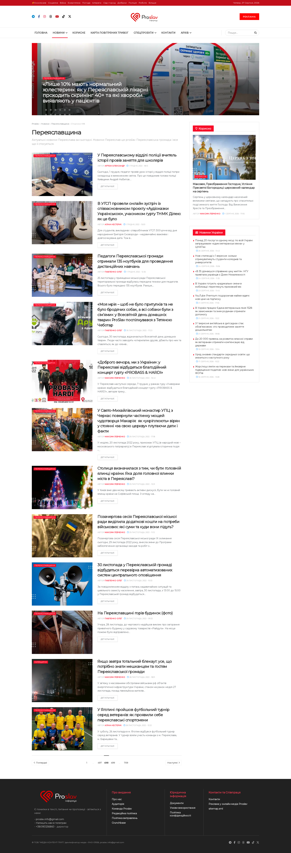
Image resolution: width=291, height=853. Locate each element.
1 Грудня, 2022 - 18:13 (138, 166)
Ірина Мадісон (58, 107)
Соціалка (53, 3)
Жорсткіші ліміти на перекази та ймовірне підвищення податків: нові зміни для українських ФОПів (224, 370)
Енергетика (74, 3)
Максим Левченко (115, 378)
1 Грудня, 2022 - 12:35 (136, 272)
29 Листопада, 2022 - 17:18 (142, 436)
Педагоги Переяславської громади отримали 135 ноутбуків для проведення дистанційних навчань (135, 261)
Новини (59, 32)
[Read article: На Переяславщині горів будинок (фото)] (62, 632)
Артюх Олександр (115, 166)
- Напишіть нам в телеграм (50, 822)
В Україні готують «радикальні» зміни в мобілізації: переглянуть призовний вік (218, 285)
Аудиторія (118, 803)
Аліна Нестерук (113, 224)
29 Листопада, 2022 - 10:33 (139, 580)
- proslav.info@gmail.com (49, 819)
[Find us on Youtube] (57, 17)
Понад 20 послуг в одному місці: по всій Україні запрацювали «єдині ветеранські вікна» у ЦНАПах (224, 243)
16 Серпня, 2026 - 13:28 (208, 377)
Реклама (249, 16)
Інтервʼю (96, 3)
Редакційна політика (124, 813)
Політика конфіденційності (180, 814)
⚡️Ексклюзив (39, 3)
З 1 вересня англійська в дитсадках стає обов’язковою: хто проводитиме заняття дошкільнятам (219, 326)
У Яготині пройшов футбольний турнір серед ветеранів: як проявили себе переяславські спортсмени (134, 714)
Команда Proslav (122, 808)
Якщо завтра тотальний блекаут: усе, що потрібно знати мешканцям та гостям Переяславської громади (135, 666)
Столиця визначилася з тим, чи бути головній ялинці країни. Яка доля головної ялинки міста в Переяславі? (139, 473)
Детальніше (109, 186)
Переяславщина (54, 78)
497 (100, 762)
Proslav (35, 123)
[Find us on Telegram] (33, 17)
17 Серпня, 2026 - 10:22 (208, 361)
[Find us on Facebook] (39, 17)
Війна (63, 3)
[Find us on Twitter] (69, 17)
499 (113, 762)
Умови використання (182, 807)
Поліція (133, 3)
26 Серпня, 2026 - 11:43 (209, 251)
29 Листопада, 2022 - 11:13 (142, 532)
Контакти (168, 32)
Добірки (122, 3)
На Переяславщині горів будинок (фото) (135, 613)
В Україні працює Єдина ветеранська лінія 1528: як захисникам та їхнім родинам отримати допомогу (224, 311)
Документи (177, 803)
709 (126, 762)
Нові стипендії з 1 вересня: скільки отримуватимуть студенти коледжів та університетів (218, 259)
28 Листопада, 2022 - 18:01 (142, 677)
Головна (41, 32)
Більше (152, 3)
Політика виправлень (124, 818)
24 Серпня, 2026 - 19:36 (209, 266)
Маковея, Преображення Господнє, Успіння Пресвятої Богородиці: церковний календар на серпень (224, 187)
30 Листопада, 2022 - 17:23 (139, 330)
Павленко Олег (113, 272)
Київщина (41, 662)
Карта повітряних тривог (109, 32)
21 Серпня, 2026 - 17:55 (208, 303)
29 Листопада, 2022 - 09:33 (139, 618)
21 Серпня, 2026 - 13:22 (208, 318)
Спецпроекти (144, 32)
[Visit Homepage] (145, 16)
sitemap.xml (216, 808)
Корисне (78, 32)
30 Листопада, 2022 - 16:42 (142, 378)
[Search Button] (256, 33)
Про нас (117, 799)
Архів (185, 32)
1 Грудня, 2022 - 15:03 (135, 224)
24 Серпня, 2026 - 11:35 (209, 278)
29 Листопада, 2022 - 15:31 (142, 484)
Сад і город (109, 3)
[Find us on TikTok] (63, 17)
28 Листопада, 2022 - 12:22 (138, 725)
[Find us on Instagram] (44, 17)
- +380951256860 (44, 826)
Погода (86, 3)
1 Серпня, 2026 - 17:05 (234, 213)
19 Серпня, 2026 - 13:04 (209, 349)
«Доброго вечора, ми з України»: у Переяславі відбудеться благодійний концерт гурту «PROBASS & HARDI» (132, 367)
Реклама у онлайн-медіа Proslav (228, 803)
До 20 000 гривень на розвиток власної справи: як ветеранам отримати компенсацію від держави (224, 342)
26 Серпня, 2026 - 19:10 (80, 107)
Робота (143, 3)
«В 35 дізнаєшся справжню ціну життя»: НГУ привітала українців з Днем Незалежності (221, 273)
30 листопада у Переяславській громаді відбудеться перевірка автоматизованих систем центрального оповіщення (135, 570)
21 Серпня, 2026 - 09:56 (209, 334)
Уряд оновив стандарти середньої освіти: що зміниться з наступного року (222, 356)
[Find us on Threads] (50, 17)
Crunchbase (119, 822)
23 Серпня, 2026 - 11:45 (209, 290)
